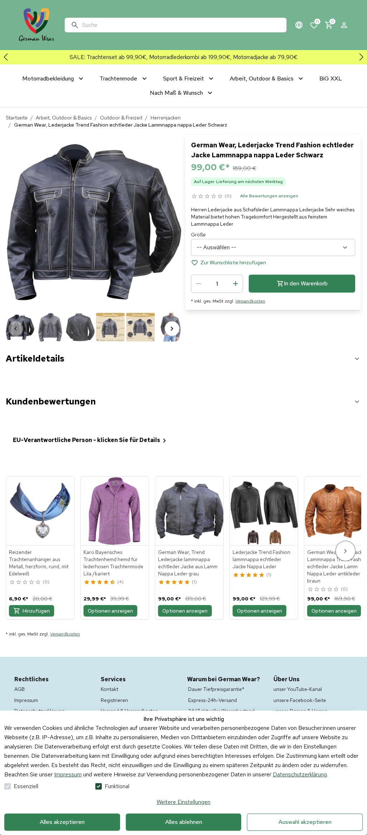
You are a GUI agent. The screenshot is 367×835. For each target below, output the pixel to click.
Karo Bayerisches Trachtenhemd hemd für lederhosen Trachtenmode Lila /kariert (113, 563)
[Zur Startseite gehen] (36, 25)
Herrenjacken (166, 117)
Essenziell (26, 786)
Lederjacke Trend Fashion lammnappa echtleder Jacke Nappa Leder (261, 559)
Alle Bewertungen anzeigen (269, 196)
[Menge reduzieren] (198, 283)
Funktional (117, 786)
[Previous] (16, 328)
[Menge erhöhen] (235, 283)
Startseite (17, 117)
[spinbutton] (217, 283)
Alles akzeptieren (62, 822)
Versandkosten (250, 301)
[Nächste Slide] (361, 57)
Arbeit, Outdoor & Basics (64, 117)
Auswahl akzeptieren (305, 822)
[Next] (172, 328)
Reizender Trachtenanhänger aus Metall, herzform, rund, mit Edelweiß (38, 563)
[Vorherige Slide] (6, 57)
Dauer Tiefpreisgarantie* (216, 689)
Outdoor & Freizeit (121, 117)
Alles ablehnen (183, 822)
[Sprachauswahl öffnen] (299, 25)
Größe (198, 234)
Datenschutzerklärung (300, 774)
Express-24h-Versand (212, 700)
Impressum (68, 774)
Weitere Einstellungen (183, 802)
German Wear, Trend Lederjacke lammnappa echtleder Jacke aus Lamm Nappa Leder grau (188, 563)
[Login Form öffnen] (344, 25)
